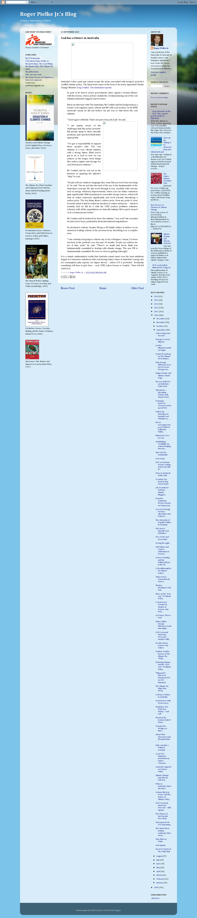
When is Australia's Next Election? (163, 786)
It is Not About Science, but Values (162, 645)
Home (103, 288)
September (161, 330)
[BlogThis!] (65, 276)
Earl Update (161, 845)
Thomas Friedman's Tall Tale (163, 587)
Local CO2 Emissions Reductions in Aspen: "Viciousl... (162, 758)
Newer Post (68, 288)
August (159, 856)
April (158, 871)
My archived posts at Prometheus (39, 77)
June (158, 864)
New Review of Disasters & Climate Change (159, 207)
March (159, 875)
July (158, 860)
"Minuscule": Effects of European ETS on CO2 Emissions (163, 677)
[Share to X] (68, 276)
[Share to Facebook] (71, 276)
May (158, 868)
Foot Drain (160, 459)
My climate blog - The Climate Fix (39, 66)
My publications (31, 72)
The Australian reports (100, 88)
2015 (156, 296)
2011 (156, 312)
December (161, 319)
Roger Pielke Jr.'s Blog (48, 14)
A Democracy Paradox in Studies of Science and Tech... (162, 607)
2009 (156, 888)
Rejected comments (33, 80)
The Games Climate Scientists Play (167, 178)
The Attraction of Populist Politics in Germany (163, 522)
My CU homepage (32, 58)
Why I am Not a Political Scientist (162, 747)
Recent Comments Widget (159, 97)
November (161, 322)
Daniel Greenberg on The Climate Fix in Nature (163, 356)
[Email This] (62, 276)
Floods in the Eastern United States (163, 720)
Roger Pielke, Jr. (77, 273)
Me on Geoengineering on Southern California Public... (163, 427)
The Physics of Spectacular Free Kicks (162, 816)
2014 (156, 300)
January (159, 883)
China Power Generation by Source (163, 579)
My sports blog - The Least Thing (39, 64)
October (160, 326)
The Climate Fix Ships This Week (162, 688)
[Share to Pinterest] (74, 276)
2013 (156, 304)
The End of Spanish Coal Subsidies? (162, 531)
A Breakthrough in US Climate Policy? (163, 570)
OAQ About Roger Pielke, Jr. (37, 61)
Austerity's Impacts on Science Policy (163, 769)
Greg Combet (83, 88)
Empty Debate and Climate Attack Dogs (163, 375)
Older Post (137, 288)
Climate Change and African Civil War (162, 777)
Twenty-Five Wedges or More (161, 728)
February (160, 879)
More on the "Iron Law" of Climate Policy (163, 596)
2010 (156, 315)
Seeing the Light (162, 543)
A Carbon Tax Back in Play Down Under (162, 481)
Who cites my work (33, 75)
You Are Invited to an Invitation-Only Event (163, 384)
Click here (155, 898)
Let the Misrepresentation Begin (163, 348)
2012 (156, 308)
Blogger (117, 910)
